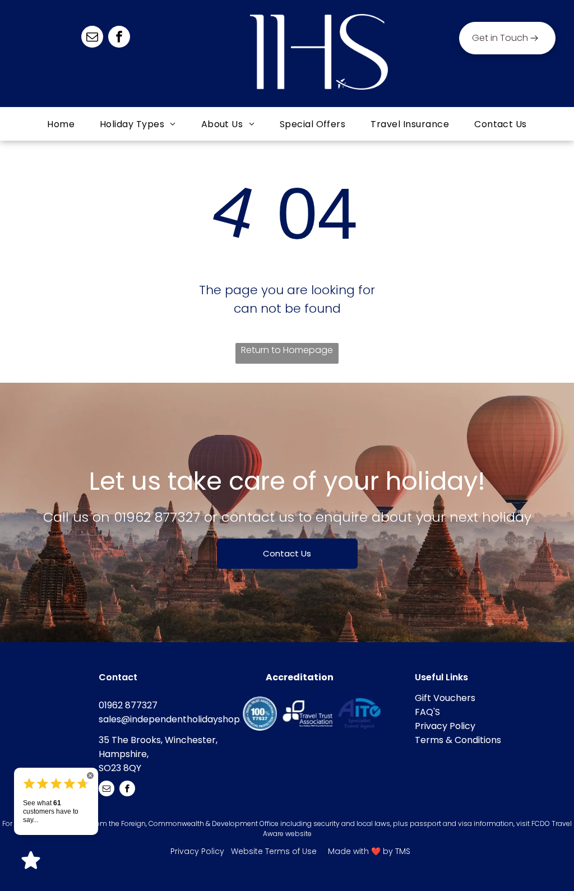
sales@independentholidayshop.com (180, 719)
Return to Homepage (287, 350)
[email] (92, 38)
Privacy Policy (445, 726)
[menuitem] (62, 124)
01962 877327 (157, 517)
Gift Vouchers (445, 698)
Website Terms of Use (274, 851)
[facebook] (119, 38)
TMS (402, 851)
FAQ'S (427, 712)
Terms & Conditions (458, 740)
